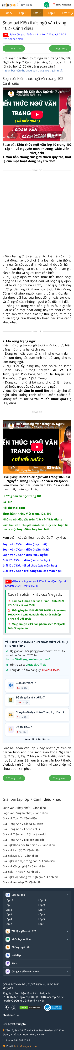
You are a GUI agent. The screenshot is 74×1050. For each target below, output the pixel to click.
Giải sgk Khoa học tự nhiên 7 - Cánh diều (29, 845)
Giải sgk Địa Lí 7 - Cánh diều (20, 856)
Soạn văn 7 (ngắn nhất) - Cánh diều (25, 813)
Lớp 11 (42, 900)
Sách (14, 963)
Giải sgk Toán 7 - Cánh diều (20, 818)
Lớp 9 (66, 13)
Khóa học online (21, 939)
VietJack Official (36, 664)
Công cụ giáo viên (25, 971)
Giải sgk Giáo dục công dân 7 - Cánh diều (29, 861)
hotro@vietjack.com (25, 1046)
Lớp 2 (9, 923)
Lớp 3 (41, 919)
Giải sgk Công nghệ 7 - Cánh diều (24, 866)
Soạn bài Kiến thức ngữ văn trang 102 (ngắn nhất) (34, 70)
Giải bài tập (18, 894)
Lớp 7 (37, 13)
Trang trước (15, 48)
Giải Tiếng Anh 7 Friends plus (21, 829)
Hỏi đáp (16, 955)
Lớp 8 (51, 13)
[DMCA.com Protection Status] (30, 1007)
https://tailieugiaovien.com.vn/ (28, 659)
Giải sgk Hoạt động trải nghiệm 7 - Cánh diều (31, 877)
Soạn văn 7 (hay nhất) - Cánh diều (24, 808)
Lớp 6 (22, 13)
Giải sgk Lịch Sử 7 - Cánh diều (21, 850)
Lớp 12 (9, 900)
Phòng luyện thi (21, 947)
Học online (63, 4)
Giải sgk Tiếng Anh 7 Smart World (24, 834)
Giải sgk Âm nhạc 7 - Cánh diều (22, 882)
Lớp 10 (9, 905)
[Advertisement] (37, 213)
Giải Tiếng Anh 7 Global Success (23, 824)
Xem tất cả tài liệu (35, 739)
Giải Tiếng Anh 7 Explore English (23, 840)
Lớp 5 (8, 13)
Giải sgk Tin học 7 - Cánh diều (21, 872)
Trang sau (59, 48)
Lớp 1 (41, 923)
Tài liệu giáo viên (24, 931)
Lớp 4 (9, 919)
